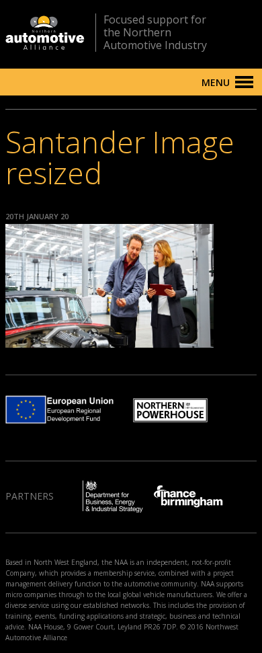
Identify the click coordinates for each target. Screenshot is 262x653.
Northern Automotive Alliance (45, 32)
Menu (216, 82)
